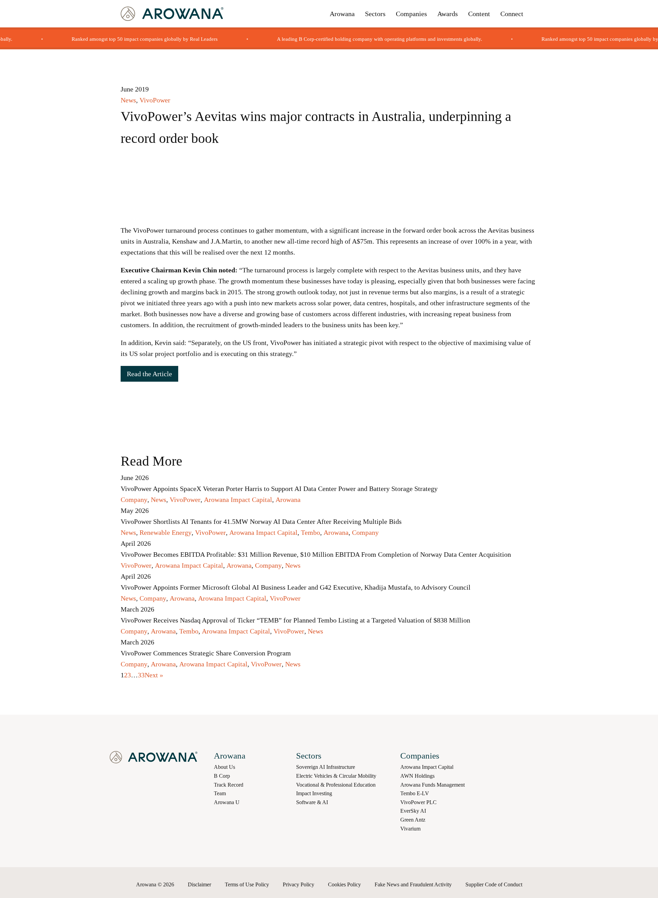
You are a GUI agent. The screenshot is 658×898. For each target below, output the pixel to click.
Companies (411, 13)
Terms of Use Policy (247, 884)
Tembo (310, 532)
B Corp (222, 776)
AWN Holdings (417, 776)
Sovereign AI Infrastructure (325, 767)
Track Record (228, 785)
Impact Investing (314, 793)
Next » (154, 675)
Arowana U (227, 802)
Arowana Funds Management (432, 785)
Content (479, 13)
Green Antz (412, 820)
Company (134, 499)
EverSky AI (413, 811)
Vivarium (410, 829)
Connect (511, 13)
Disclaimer (199, 884)
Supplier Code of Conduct (493, 884)
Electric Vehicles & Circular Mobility (336, 776)
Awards (447, 13)
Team (220, 793)
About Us (224, 767)
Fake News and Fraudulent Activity (413, 884)
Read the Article (149, 374)
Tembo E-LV (414, 793)
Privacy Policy (298, 884)
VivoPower (154, 100)
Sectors (375, 13)
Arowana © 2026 (155, 884)
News (128, 100)
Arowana (342, 13)
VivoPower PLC (418, 802)
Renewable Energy (165, 532)
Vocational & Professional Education (336, 785)
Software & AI (312, 802)
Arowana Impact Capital (238, 499)
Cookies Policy (344, 884)
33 (141, 675)
